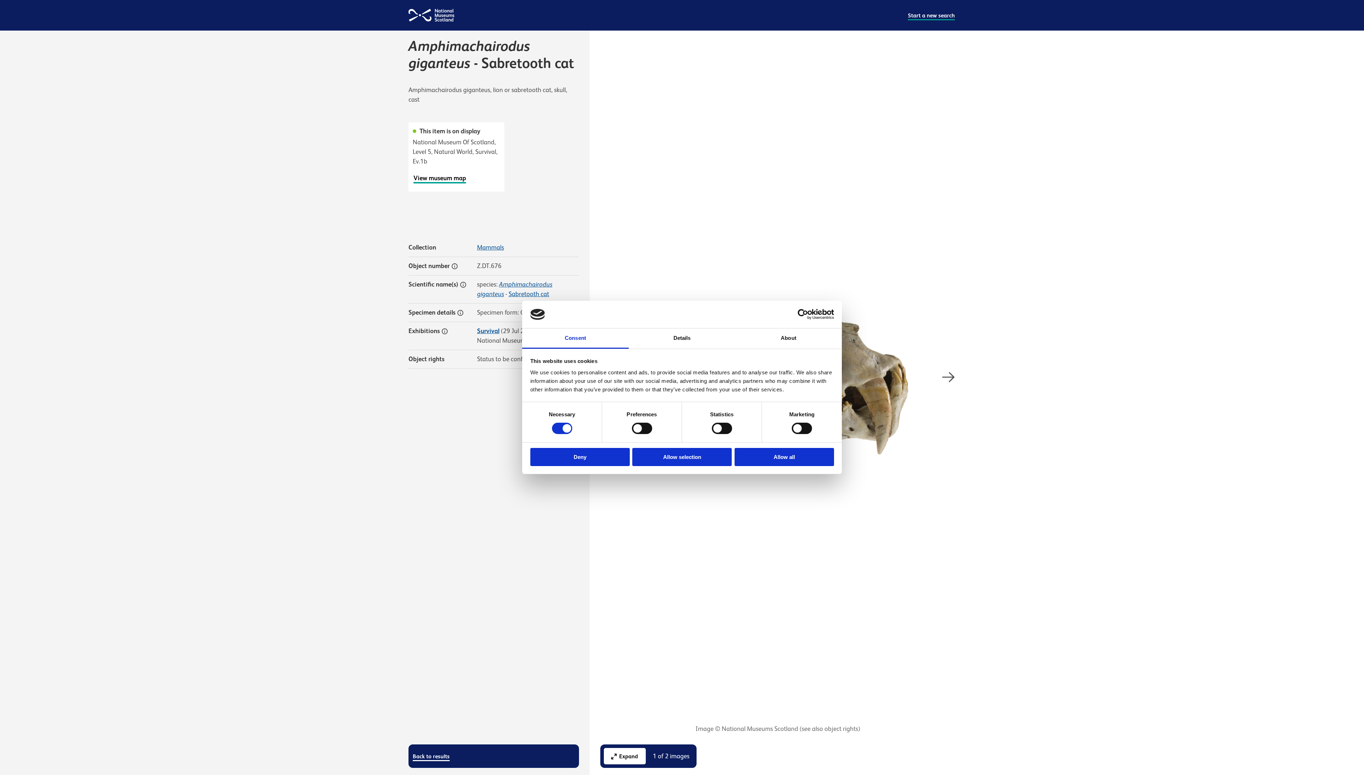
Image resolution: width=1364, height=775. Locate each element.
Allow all (784, 457)
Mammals (490, 247)
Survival (488, 331)
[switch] (642, 428)
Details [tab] (682, 338)
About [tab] (788, 338)
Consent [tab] (575, 338)
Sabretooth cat (529, 294)
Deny (580, 457)
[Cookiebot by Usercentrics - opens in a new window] (803, 314)
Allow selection (682, 457)
